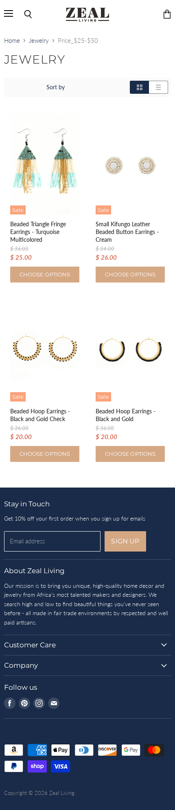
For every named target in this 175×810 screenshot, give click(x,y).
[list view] (158, 87)
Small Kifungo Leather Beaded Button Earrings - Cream (127, 232)
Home (12, 40)
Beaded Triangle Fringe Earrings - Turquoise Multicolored (38, 232)
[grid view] (139, 87)
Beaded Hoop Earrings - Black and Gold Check (40, 415)
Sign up (125, 541)
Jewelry (39, 40)
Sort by (55, 87)
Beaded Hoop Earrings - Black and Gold (125, 415)
